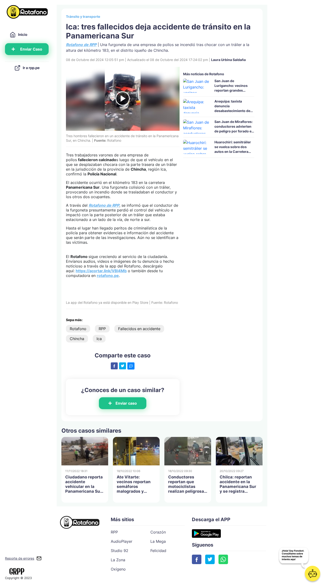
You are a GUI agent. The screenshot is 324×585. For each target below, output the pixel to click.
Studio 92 (119, 550)
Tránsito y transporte (83, 16)
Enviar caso (126, 403)
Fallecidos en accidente (139, 328)
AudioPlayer (121, 541)
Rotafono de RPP (104, 205)
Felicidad (158, 550)
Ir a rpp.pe (31, 68)
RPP (102, 328)
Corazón (158, 532)
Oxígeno (118, 569)
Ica (99, 338)
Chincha (77, 338)
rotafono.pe (108, 275)
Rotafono (78, 328)
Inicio (22, 34)
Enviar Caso (31, 49)
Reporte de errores (19, 558)
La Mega (158, 541)
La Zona (118, 559)
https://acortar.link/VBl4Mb (101, 270)
